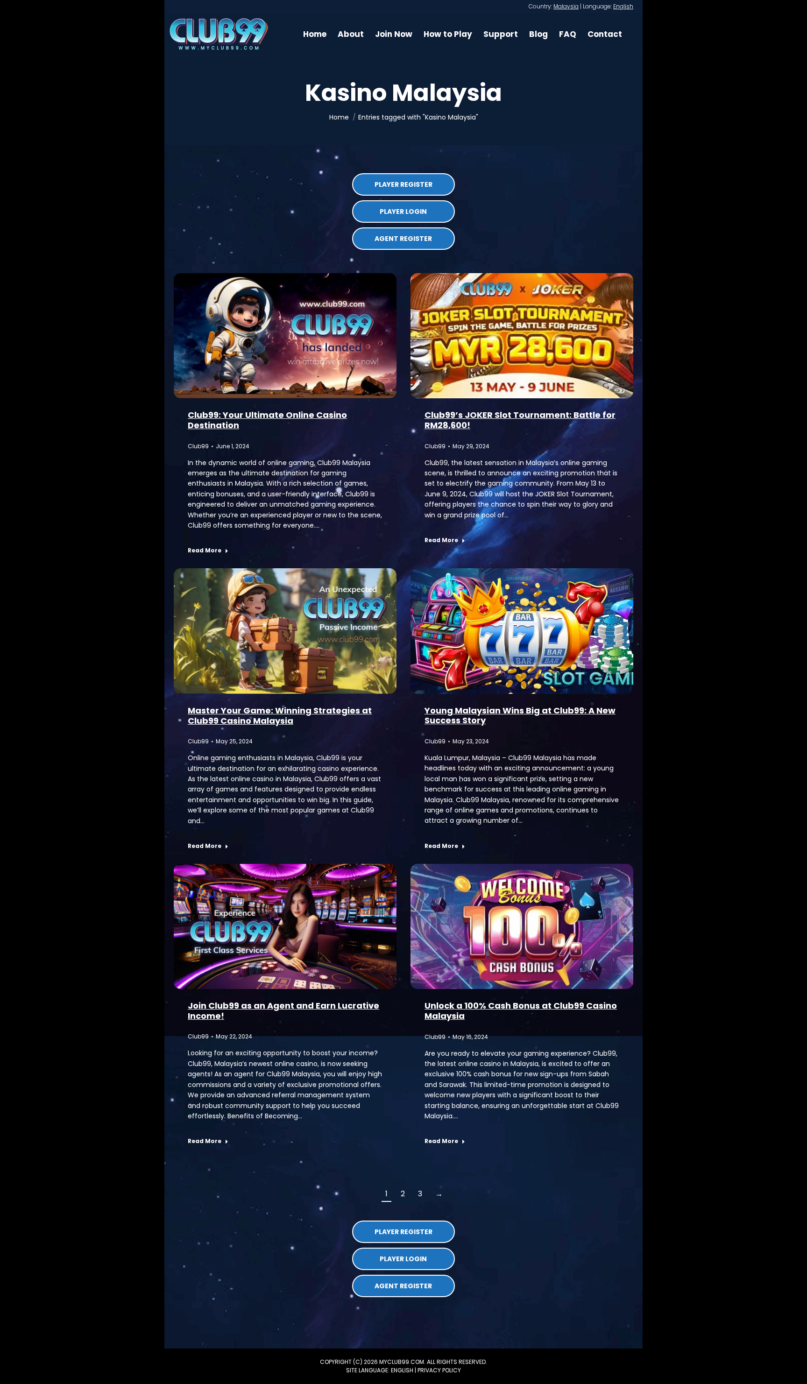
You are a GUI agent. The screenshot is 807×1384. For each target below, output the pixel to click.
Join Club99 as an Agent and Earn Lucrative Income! (283, 1011)
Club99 (198, 446)
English (623, 6)
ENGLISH (402, 1370)
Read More (204, 550)
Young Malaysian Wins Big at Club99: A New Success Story (520, 716)
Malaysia (566, 6)
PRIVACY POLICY (439, 1370)
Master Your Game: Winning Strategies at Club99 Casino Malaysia (280, 716)
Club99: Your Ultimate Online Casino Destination (267, 420)
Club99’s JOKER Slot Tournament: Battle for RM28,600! (520, 420)
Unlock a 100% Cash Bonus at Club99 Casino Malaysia (521, 1011)
